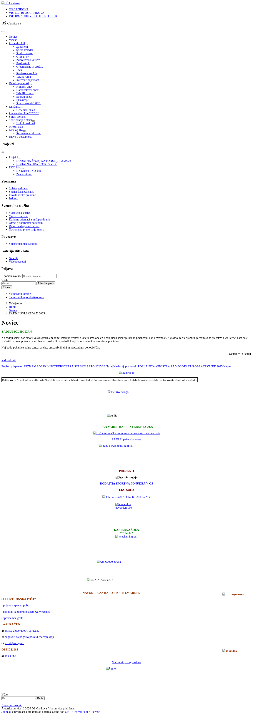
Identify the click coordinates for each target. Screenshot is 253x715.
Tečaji (19, 70)
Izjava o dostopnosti (20, 136)
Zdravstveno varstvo (28, 60)
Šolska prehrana (18, 188)
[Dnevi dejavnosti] (30, 84)
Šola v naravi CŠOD (28, 103)
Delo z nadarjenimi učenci (24, 226)
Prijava (6, 287)
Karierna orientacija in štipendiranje (29, 219)
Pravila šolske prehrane (22, 195)
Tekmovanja (23, 76)
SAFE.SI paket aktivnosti (127, 439)
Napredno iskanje (11, 705)
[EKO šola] (22, 168)
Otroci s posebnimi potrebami (26, 222)
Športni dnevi (24, 96)
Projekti (13, 157)
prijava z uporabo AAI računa (21, 630)
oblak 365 (10, 655)
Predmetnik (23, 63)
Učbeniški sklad (25, 110)
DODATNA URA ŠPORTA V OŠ (36, 164)
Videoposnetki (17, 261)
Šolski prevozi (17, 116)
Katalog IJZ (16, 130)
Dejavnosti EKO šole (28, 170)
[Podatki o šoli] (26, 44)
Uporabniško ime (11, 276)
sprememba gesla (13, 618)
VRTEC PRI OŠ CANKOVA (26, 12)
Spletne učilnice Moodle (23, 243)
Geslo (4, 279)
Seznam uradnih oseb (28, 133)
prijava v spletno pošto (16, 605)
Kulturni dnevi (24, 86)
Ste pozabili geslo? (20, 293)
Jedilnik (13, 198)
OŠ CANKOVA (19, 9)
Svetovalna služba (19, 212)
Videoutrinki (8, 360)
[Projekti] (19, 158)
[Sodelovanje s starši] (33, 121)
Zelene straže (24, 174)
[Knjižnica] (21, 107)
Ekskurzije (22, 100)
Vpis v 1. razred (18, 216)
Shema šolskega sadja (21, 191)
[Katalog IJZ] (24, 131)
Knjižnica (14, 106)
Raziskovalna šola (26, 73)
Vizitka (13, 40)
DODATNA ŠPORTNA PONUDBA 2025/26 (43, 160)
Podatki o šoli (17, 43)
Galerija (13, 258)
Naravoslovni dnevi (27, 90)
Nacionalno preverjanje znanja (26, 229)
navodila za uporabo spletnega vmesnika (26, 611)
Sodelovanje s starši (20, 120)
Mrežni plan (16, 126)
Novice (13, 36)
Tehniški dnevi (25, 93)
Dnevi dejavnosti (19, 83)
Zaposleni (22, 46)
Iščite (4, 694)
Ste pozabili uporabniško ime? (26, 297)
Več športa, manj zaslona (126, 662)
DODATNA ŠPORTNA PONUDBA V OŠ (126, 483)
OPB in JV (22, 56)
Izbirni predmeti (25, 123)
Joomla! (6, 711)
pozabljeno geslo (14, 643)
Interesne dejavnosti (27, 80)
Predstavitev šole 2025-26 (24, 113)
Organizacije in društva (29, 66)
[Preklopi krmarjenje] (2, 31)
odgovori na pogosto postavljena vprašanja (29, 636)
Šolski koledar (24, 50)
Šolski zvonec (24, 53)
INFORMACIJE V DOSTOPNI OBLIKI (33, 16)
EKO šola (15, 167)
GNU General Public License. (82, 711)
